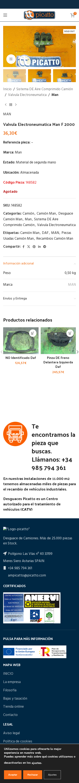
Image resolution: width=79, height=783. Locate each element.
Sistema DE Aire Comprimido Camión (44, 89)
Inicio (7, 89)
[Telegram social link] (44, 247)
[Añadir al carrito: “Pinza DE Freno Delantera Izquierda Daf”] (70, 333)
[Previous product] (5, 104)
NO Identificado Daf (20, 358)
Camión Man (46, 213)
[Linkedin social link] (39, 247)
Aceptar (12, 774)
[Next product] (15, 104)
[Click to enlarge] (11, 59)
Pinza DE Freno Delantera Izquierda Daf (58, 362)
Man (54, 95)
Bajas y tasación (15, 698)
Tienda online (13, 706)
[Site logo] (39, 15)
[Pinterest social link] (34, 247)
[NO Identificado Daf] (21, 340)
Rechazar (32, 774)
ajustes (36, 763)
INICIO (8, 673)
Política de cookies (17, 741)
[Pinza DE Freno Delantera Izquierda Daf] (58, 340)
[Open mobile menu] (5, 15)
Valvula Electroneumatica (27, 95)
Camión (28, 213)
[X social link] (28, 247)
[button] (7, 46)
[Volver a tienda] (10, 104)
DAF (45, 233)
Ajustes (52, 774)
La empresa (12, 682)
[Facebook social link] (23, 247)
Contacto (10, 715)
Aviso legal (11, 733)
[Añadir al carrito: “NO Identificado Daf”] (32, 333)
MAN (7, 114)
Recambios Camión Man (54, 239)
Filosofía (9, 690)
